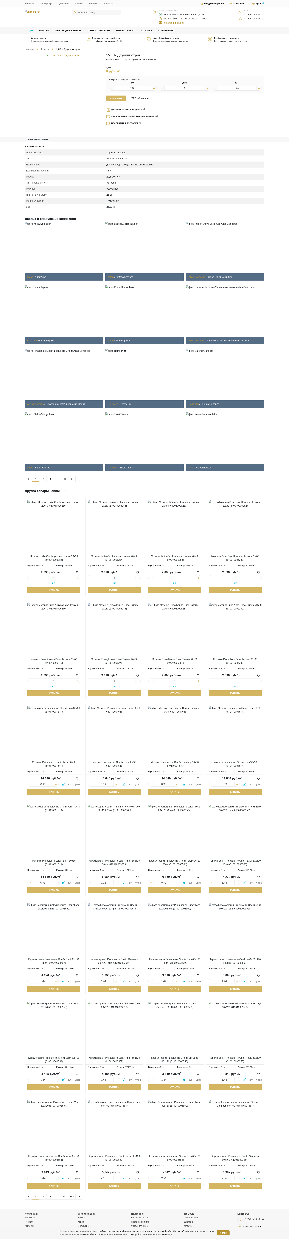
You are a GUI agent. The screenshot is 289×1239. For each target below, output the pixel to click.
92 (72, 479)
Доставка (64, 3)
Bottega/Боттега (124, 277)
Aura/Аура (40, 277)
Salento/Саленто (209, 404)
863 (72, 1196)
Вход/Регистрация (214, 3)
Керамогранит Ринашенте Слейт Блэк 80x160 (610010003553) (114, 1158)
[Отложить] (77, 572)
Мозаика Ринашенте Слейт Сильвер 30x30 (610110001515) (175, 764)
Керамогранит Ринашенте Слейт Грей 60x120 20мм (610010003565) (114, 862)
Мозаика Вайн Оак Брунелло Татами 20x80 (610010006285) (54, 558)
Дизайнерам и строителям (226, 38)
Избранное (238, 3)
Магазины (30, 3)
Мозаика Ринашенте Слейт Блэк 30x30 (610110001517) (54, 764)
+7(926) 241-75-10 (254, 14)
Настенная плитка (140, 1222)
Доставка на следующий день (106, 38)
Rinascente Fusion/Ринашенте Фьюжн (228, 340)
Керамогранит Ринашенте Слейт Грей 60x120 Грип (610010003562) (53, 961)
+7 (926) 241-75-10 (253, 1218)
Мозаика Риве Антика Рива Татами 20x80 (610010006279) (54, 661)
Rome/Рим (126, 404)
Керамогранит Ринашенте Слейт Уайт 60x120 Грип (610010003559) (235, 961)
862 (65, 1196)
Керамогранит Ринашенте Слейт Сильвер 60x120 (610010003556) (174, 1059)
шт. (237, 82)
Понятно (223, 1233)
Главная (29, 49)
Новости (93, 3)
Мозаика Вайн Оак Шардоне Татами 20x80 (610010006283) (175, 558)
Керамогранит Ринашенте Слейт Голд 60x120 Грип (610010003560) (174, 961)
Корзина (258, 3)
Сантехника (166, 30)
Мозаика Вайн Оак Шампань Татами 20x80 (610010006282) (235, 558)
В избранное (141, 98)
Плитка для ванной (68, 30)
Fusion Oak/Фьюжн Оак (219, 277)
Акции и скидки (38, 38)
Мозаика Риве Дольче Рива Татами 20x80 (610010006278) (114, 661)
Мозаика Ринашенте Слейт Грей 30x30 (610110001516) (114, 764)
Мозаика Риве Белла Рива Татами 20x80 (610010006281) (174, 661)
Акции (29, 30)
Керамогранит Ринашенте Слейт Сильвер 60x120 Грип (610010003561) (114, 961)
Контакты (109, 3)
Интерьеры (47, 3)
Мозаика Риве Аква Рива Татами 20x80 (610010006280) (235, 661)
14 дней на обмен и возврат (166, 38)
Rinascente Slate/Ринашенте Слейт (65, 404)
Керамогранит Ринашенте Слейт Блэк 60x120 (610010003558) (53, 1059)
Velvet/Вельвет (204, 467)
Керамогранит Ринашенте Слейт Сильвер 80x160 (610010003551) (235, 1158)
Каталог (44, 30)
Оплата (79, 3)
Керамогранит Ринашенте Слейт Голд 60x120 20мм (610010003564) (174, 862)
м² (132, 82)
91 (65, 479)
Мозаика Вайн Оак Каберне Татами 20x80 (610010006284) (114, 558)
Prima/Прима (122, 340)
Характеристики (38, 139)
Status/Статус (42, 467)
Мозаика (146, 30)
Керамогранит (125, 30)
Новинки (82, 1217)
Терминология (191, 1217)
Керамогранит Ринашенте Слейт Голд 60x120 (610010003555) (235, 1059)
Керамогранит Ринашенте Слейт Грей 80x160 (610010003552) (174, 1158)
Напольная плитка (140, 1217)
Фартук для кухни (139, 1226)
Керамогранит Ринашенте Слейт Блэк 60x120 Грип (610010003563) (235, 862)
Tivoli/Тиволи (127, 467)
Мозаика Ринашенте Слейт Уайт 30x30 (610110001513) (54, 862)
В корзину (116, 98)
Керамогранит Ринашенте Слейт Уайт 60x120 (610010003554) (53, 1158)
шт (53, 583)
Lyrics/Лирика (46, 340)
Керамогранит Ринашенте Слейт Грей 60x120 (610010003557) (114, 1059)
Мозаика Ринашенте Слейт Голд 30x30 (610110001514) (235, 764)
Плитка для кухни (98, 30)
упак (184, 82)
